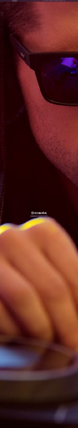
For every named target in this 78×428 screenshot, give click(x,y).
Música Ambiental (33, 216)
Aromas (46, 216)
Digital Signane (40, 216)
